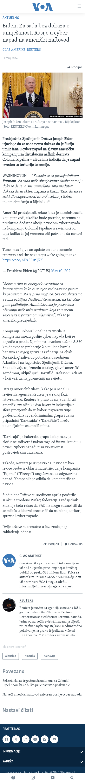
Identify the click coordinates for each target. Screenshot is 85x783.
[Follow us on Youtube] (35, 739)
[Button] (75, 67)
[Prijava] (54, 739)
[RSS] (44, 739)
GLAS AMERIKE (13, 50)
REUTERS (34, 50)
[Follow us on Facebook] (6, 739)
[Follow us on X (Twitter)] (16, 739)
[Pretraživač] (72, 778)
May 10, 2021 (61, 271)
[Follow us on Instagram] (26, 739)
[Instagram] (32, 778)
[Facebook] (13, 778)
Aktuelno (10, 18)
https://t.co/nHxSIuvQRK (22, 260)
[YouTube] (52, 778)
